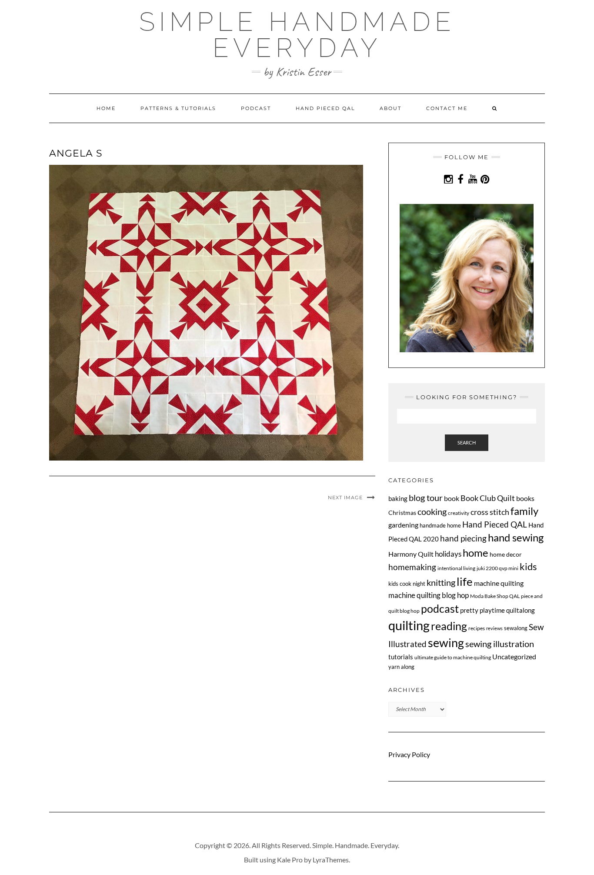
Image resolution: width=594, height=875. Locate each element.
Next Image (345, 497)
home (475, 552)
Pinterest (485, 183)
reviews (494, 628)
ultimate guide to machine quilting (452, 657)
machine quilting (499, 583)
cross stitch (490, 512)
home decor (506, 554)
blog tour (426, 498)
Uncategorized (514, 656)
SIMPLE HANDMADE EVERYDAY (297, 35)
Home (106, 108)
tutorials (400, 657)
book (451, 498)
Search (466, 442)
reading (449, 625)
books (525, 498)
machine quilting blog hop (428, 595)
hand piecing (463, 538)
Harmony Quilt (411, 554)
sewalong (515, 628)
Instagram (448, 183)
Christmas (402, 512)
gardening (403, 525)
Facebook (460, 183)
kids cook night (406, 583)
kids (528, 566)
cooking (432, 511)
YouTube (472, 183)
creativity (458, 513)
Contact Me (446, 108)
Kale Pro (290, 859)
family (524, 511)
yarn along (401, 666)
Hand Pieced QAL (325, 108)
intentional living (456, 568)
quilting (409, 625)
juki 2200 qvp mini (497, 568)
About (390, 108)
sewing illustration (499, 644)
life (465, 581)
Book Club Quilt (488, 498)
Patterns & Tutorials (178, 108)
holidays (448, 554)
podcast (440, 608)
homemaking (412, 567)
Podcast (256, 108)
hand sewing (516, 537)
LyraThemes (331, 859)
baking (397, 498)
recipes (476, 628)
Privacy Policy (409, 754)
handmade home (440, 525)
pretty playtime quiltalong (497, 610)
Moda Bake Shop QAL (495, 596)
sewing (446, 642)
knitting (441, 583)
